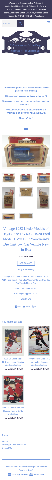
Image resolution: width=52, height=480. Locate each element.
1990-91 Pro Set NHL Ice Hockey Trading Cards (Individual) (13, 410)
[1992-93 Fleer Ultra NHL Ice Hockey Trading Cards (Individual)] (39, 341)
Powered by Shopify (26, 470)
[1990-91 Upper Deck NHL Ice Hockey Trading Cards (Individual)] (13, 341)
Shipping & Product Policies (14, 444)
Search (5, 441)
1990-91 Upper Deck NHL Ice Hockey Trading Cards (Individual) (13, 361)
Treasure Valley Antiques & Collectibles (32, 466)
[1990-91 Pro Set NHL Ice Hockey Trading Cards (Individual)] (13, 390)
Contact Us (7, 447)
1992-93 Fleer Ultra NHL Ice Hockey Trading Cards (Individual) (39, 361)
